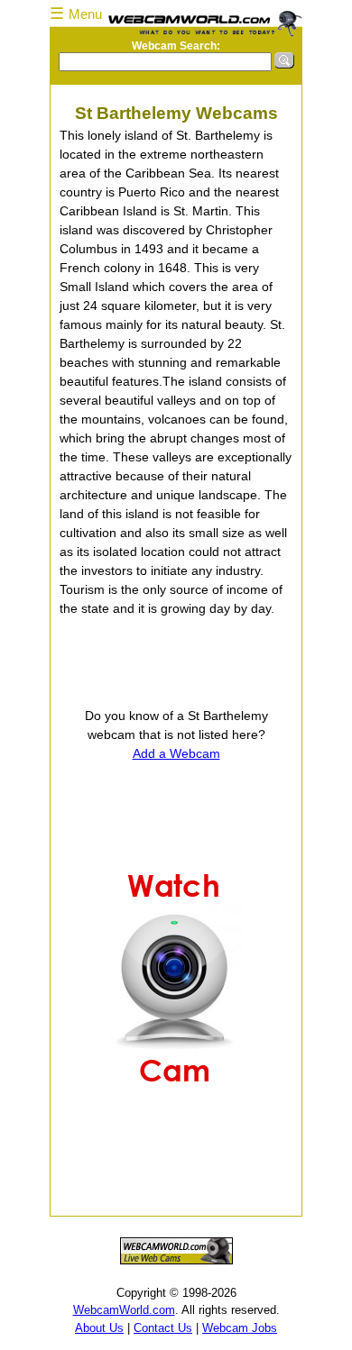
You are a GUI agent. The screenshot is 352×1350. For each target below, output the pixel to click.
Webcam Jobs (239, 1328)
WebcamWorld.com (124, 1310)
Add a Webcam (176, 753)
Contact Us (163, 1328)
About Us (99, 1328)
